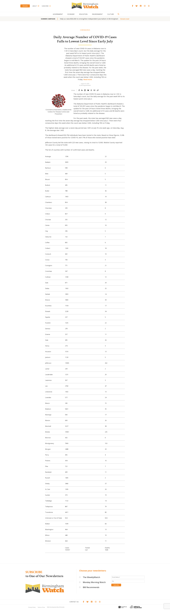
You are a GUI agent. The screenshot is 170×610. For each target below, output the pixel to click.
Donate (25, 6)
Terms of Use (41, 607)
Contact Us (74, 602)
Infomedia (61, 607)
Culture (110, 14)
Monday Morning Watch (94, 582)
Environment (97, 14)
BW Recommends (91, 587)
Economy (71, 14)
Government (58, 14)
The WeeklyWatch (91, 577)
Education (83, 14)
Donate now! (124, 19)
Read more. (87, 79)
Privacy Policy (32, 607)
